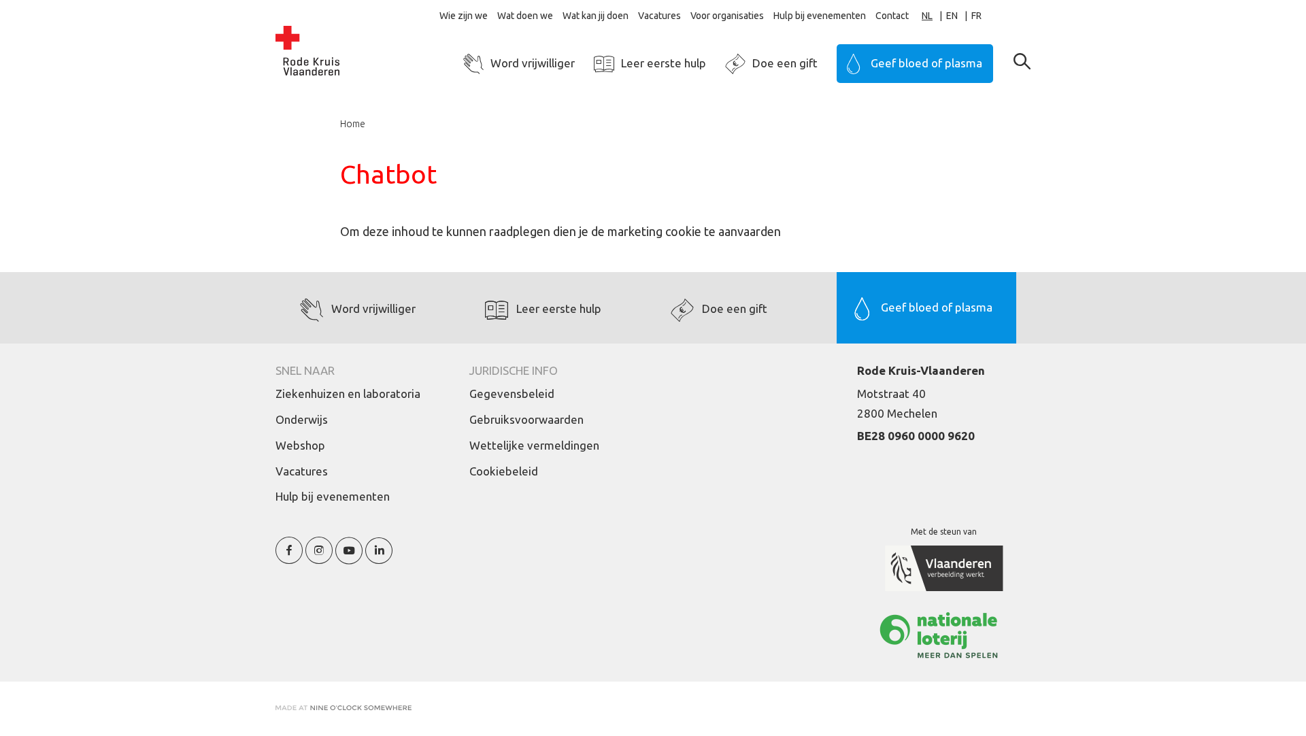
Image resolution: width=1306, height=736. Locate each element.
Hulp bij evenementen (819, 15)
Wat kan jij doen (596, 15)
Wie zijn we (463, 15)
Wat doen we (525, 15)
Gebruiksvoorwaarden (526, 419)
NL (927, 15)
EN (952, 15)
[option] (958, 16)
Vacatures (659, 15)
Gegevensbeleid (511, 393)
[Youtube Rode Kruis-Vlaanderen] (349, 558)
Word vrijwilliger (532, 62)
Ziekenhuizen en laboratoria (347, 393)
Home (352, 123)
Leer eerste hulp (663, 62)
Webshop (300, 445)
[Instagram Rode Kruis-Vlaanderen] (319, 558)
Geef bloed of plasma (926, 62)
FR (976, 15)
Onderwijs (301, 419)
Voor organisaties (727, 15)
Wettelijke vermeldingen (534, 445)
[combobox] (934, 16)
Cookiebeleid (503, 471)
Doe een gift (785, 62)
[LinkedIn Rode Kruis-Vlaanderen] (378, 558)
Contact (892, 15)
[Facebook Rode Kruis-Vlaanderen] (289, 558)
